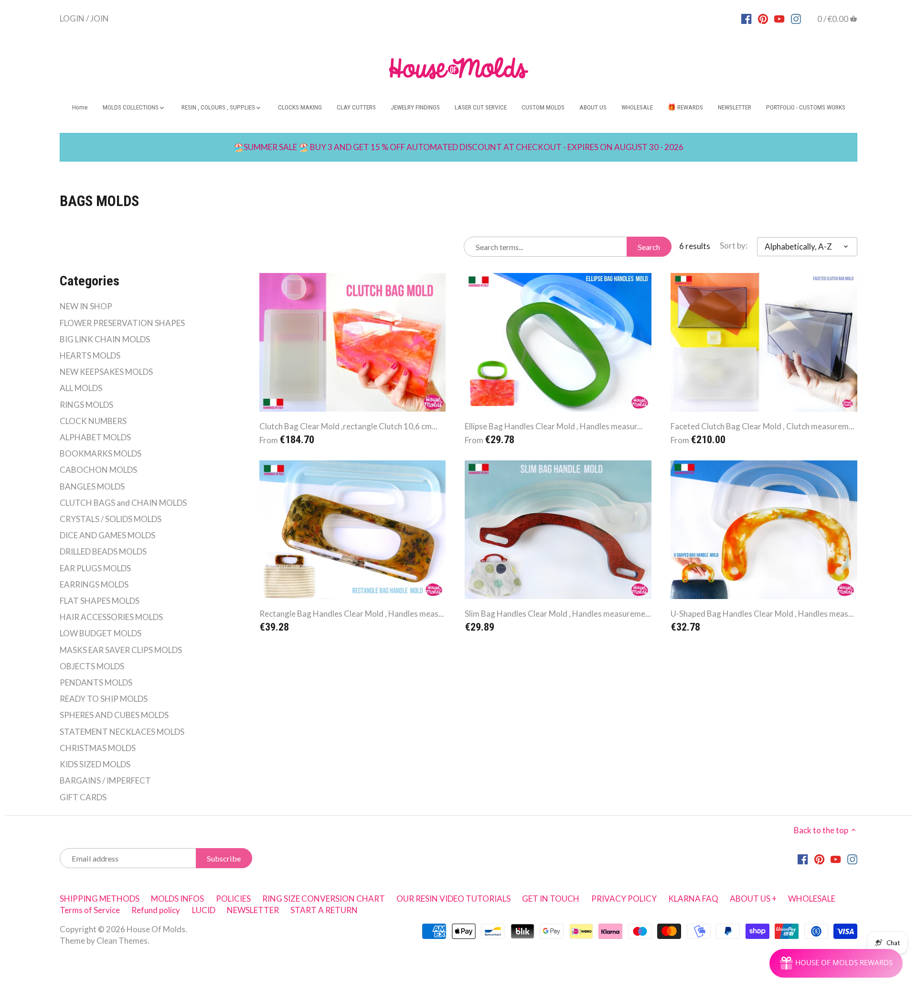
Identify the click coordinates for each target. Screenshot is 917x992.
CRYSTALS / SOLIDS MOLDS (110, 519)
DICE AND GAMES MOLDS (107, 535)
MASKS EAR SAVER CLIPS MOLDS (121, 650)
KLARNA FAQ (693, 899)
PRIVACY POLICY (624, 899)
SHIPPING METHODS (99, 899)
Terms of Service (90, 910)
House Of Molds (156, 929)
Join (99, 18)
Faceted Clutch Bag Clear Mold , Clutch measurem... (762, 426)
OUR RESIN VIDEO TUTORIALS (453, 899)
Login (72, 18)
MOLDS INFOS (177, 899)
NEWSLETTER (253, 910)
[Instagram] (796, 18)
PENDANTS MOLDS (96, 682)
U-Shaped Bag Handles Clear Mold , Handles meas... (762, 614)
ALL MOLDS (81, 388)
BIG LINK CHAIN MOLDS (105, 339)
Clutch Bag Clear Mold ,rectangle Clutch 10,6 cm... (348, 426)
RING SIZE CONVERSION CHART (323, 899)
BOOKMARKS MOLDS (100, 453)
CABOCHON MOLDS (98, 470)
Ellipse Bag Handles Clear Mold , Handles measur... (554, 426)
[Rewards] (836, 963)
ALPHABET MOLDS (95, 437)
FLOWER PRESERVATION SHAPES (122, 323)
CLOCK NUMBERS (93, 421)
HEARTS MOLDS (90, 355)
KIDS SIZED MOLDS (95, 764)
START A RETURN (324, 910)
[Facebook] (746, 18)
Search (649, 246)
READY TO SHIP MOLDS (104, 699)
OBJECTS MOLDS (92, 666)
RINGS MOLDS (86, 405)
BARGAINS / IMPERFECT (105, 780)
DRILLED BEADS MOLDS (103, 551)
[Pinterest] (763, 18)
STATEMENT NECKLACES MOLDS (122, 732)
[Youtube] (779, 18)
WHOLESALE (811, 899)
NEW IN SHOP (86, 306)
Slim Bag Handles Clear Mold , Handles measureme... (558, 614)
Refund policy (155, 910)
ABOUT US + (753, 899)
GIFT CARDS (83, 797)
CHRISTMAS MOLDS (98, 748)
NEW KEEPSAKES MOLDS (106, 372)
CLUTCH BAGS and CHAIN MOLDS (123, 503)
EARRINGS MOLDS (94, 584)
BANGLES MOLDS (92, 486)
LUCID (204, 910)
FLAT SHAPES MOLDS (99, 601)
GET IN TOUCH (550, 899)
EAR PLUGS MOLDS (95, 568)
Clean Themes (122, 941)
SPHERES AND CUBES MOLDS (114, 715)
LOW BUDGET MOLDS (100, 633)
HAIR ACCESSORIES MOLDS (111, 617)
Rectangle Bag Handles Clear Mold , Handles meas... (351, 614)
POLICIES (233, 899)
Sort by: (733, 246)
